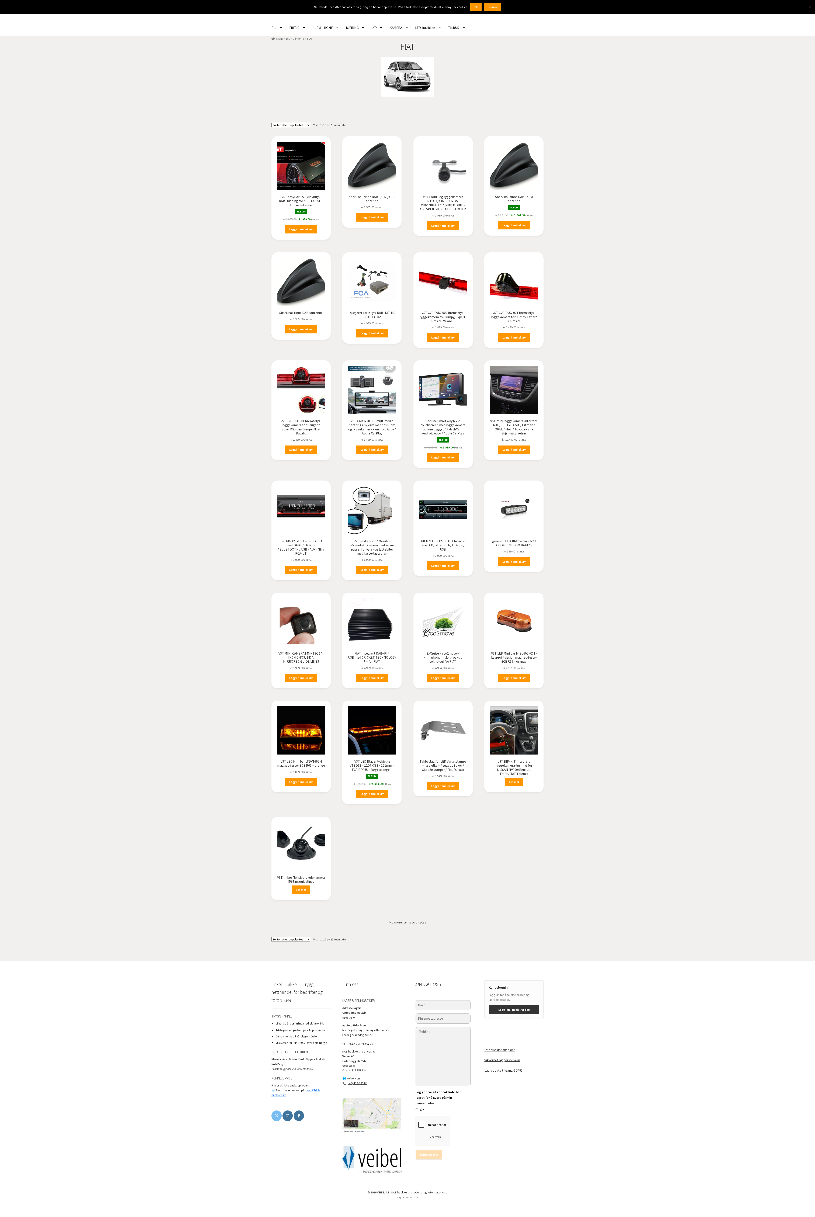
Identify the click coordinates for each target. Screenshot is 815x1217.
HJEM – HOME (322, 27)
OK (422, 1109)
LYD (374, 27)
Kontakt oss (429, 1154)
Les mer (514, 782)
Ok (476, 7)
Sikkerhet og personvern (502, 1060)
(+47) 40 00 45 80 (357, 1083)
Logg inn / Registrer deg (514, 1010)
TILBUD (453, 27)
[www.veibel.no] (299, 1115)
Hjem (279, 39)
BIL (273, 27)
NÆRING (352, 27)
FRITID (294, 27)
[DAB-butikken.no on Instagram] (287, 1115)
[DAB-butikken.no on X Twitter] (276, 1115)
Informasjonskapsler (499, 1050)
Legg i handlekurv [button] (301, 229)
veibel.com (354, 1078)
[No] (810, 7)
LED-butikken (425, 27)
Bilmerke (298, 39)
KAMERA (396, 27)
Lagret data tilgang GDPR (503, 1070)
